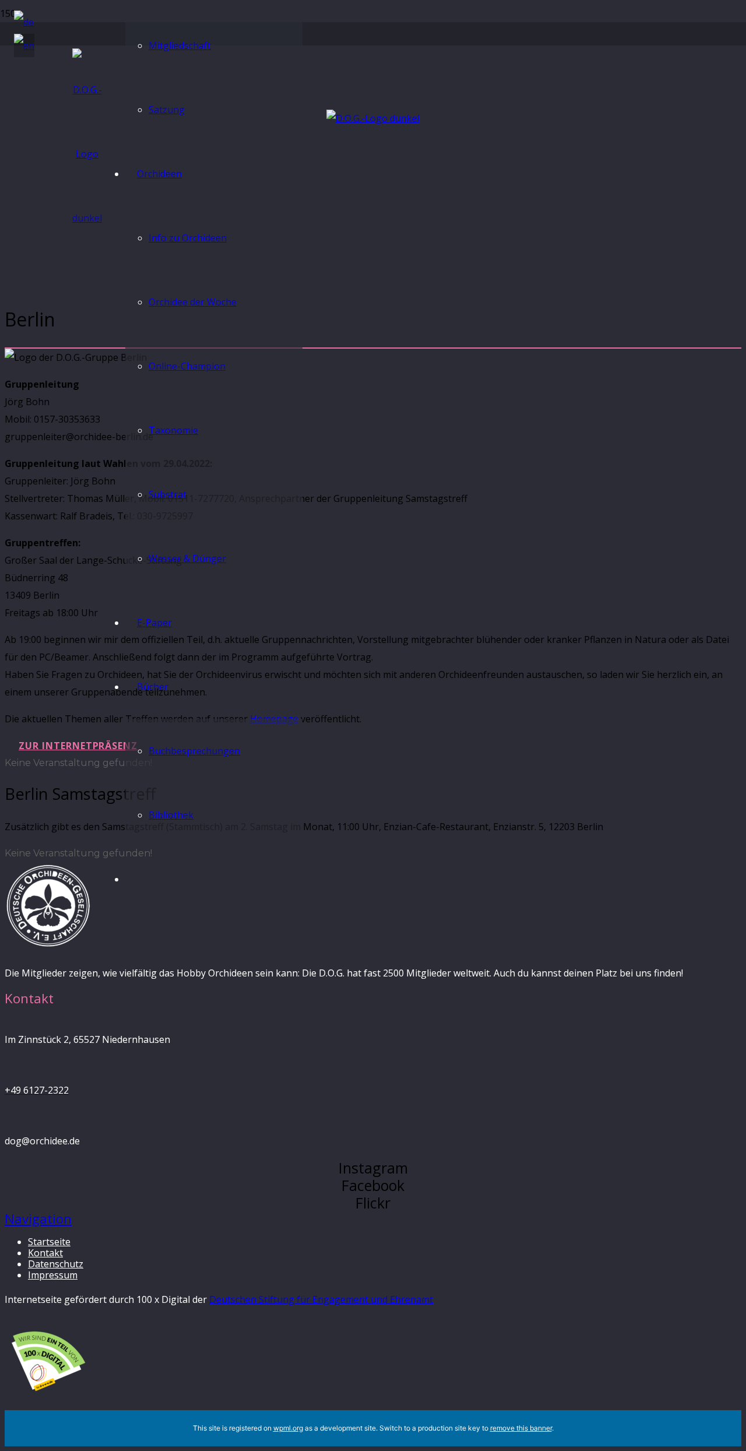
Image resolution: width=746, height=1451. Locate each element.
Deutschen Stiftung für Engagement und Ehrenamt (321, 1299)
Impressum (53, 1275)
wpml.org (288, 1428)
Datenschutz (55, 1263)
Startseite (49, 1241)
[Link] (87, 218)
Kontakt (45, 1252)
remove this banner (521, 1428)
